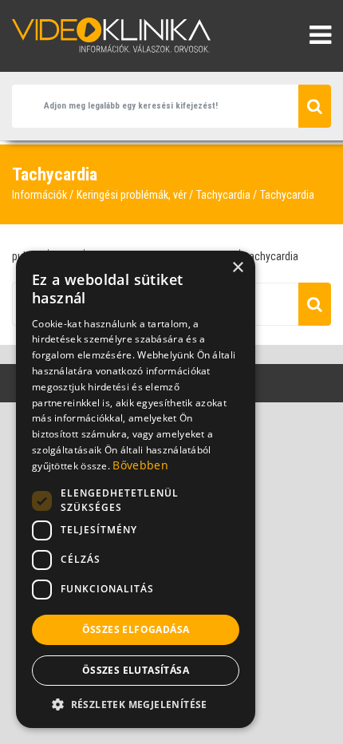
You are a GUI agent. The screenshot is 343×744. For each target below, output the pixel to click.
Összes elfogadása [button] (136, 629)
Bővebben (140, 465)
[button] (135, 704)
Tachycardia (223, 194)
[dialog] (135, 489)
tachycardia (272, 256)
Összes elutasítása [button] (135, 670)
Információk (39, 194)
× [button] (237, 268)
